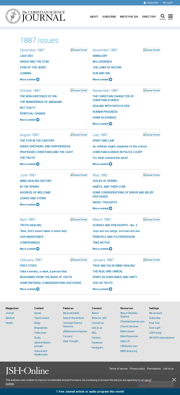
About (94, 16)
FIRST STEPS (28, 265)
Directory (149, 16)
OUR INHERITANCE (32, 236)
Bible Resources (129, 336)
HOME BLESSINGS (104, 117)
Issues (37, 313)
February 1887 (31, 260)
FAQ (94, 332)
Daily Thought (70, 341)
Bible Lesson (127, 331)
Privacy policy (137, 368)
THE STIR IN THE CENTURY (37, 140)
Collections (40, 332)
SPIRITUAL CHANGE (32, 113)
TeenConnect (41, 318)
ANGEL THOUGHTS (105, 202)
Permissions (154, 368)
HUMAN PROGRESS (105, 111)
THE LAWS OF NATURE (107, 67)
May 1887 (100, 175)
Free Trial (154, 322)
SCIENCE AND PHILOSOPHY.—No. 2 (115, 225)
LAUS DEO (26, 56)
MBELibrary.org (128, 351)
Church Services (129, 326)
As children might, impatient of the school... (121, 146)
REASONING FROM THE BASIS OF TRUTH (46, 277)
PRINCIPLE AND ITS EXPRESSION (114, 236)
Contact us (98, 322)
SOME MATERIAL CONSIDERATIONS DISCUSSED (50, 283)
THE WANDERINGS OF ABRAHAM (41, 102)
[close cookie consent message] (174, 379)
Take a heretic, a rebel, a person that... (44, 271)
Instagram (97, 347)
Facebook (97, 342)
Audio (37, 337)
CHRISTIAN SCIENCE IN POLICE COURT (117, 152)
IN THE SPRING (29, 186)
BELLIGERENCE (102, 61)
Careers (96, 337)
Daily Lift (125, 341)
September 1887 (105, 90)
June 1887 (28, 175)
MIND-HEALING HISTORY (36, 181)
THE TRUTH (27, 158)
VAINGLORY (100, 56)
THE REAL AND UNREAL (108, 271)
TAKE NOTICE (101, 242)
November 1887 (105, 50)
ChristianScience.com (132, 321)
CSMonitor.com (128, 346)
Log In (169, 2)
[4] (151, 219)
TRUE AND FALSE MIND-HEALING (114, 265)
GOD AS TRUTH (102, 283)
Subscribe (152, 2)
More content (28, 79)
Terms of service (118, 368)
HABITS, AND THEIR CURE (109, 186)
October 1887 (30, 90)
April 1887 (28, 219)
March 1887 (102, 219)
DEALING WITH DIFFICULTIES (111, 106)
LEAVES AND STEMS (33, 198)
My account (155, 313)
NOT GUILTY (28, 107)
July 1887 (100, 135)
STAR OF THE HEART (33, 67)
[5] (78, 49)
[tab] (18, 308)
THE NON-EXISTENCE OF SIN (38, 96)
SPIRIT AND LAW (103, 140)
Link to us (97, 327)
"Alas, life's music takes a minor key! (43, 231)
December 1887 (32, 50)
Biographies (40, 327)
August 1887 (29, 135)
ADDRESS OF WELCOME (35, 192)
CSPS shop (155, 332)
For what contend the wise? (110, 158)
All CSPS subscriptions (161, 337)
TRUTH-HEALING (30, 225)
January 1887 (103, 260)
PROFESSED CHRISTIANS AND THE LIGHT (46, 152)
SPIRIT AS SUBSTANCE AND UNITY (115, 277)
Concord (67, 336)
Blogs (37, 322)
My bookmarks (71, 313)
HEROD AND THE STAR (34, 61)
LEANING (25, 73)
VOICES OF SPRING (105, 181)
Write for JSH (129, 16)
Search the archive (73, 318)
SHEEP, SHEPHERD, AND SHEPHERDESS (45, 146)
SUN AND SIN (101, 73)
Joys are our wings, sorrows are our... (117, 231)
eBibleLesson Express (75, 331)
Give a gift (154, 327)
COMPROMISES (30, 242)
